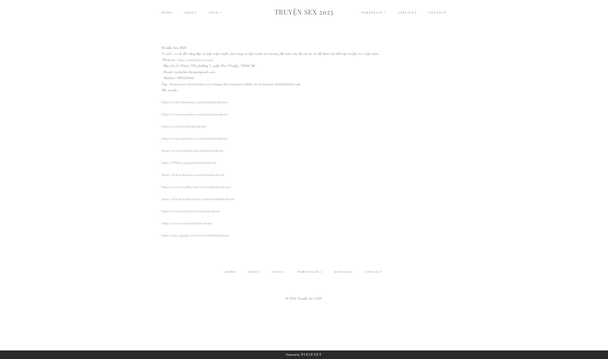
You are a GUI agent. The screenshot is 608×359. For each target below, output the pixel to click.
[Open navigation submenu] (385, 12)
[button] (215, 12)
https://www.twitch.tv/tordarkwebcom (191, 211)
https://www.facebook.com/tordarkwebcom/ (195, 102)
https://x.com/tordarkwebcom (184, 126)
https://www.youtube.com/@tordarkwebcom (195, 114)
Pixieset (311, 354)
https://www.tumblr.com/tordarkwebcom (192, 151)
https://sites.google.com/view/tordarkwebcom (195, 235)
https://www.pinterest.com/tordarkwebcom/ (195, 139)
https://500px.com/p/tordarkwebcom (189, 163)
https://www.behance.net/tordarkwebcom (193, 175)
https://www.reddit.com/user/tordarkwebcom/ (196, 187)
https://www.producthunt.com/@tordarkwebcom (198, 199)
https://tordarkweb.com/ (195, 60)
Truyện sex (170, 54)
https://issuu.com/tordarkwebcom (187, 223)
